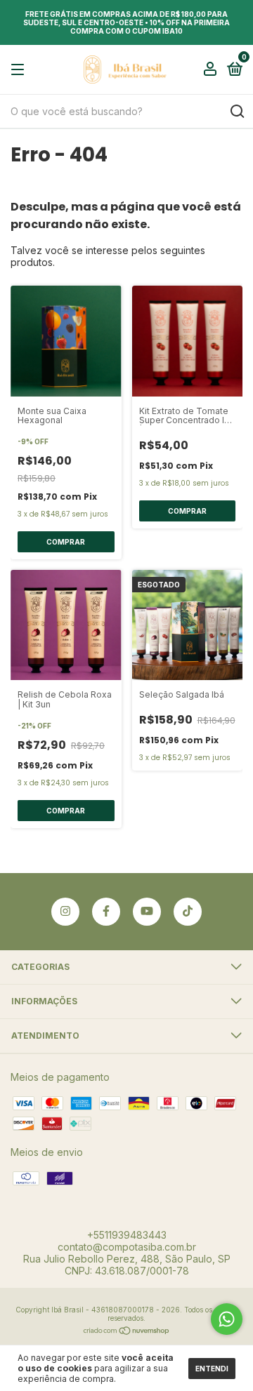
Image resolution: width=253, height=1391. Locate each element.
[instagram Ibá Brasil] (65, 912)
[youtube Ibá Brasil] (147, 912)
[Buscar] (236, 111)
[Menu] (20, 70)
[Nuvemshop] (127, 1332)
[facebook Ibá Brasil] (106, 912)
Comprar (65, 542)
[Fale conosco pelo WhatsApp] (226, 1319)
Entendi (211, 1368)
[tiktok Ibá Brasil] (188, 912)
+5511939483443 (127, 1235)
